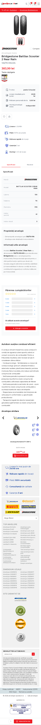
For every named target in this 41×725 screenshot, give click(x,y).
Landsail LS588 (8, 540)
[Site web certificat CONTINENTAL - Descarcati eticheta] (20, 624)
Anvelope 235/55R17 (27, 576)
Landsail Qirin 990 (9, 537)
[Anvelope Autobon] (9, 4)
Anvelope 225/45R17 (10, 574)
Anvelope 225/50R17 (27, 574)
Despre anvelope (26, 563)
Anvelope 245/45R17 (27, 579)
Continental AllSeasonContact (9, 561)
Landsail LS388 (8, 542)
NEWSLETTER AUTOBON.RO (14, 651)
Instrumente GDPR (30, 689)
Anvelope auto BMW (27, 533)
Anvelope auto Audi (27, 531)
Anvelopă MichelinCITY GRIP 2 (20, 442)
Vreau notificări (8, 689)
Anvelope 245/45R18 (10, 585)
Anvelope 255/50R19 (27, 581)
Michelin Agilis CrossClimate (25, 546)
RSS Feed (12, 692)
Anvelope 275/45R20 (27, 585)
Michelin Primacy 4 (26, 540)
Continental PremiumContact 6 (9, 554)
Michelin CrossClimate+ (25, 542)
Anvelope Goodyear (10, 534)
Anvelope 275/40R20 (27, 583)
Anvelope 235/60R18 (10, 583)
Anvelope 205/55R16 (10, 572)
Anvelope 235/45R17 (27, 572)
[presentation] (3, 418)
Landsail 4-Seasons (9, 544)
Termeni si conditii (25, 692)
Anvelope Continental (10, 531)
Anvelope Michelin (9, 527)
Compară (36, 49)
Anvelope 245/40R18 (10, 587)
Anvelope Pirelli (8, 529)
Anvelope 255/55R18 (10, 581)
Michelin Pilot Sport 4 (27, 537)
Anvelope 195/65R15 (9, 576)
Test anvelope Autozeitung (25, 556)
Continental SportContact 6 (8, 550)
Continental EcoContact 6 (7, 558)
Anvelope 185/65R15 (9, 579)
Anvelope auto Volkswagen (25, 527)
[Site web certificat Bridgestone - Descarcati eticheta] (20, 637)
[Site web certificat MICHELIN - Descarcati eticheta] (20, 599)
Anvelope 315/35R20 (27, 587)
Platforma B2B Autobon (25, 560)
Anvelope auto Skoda (27, 535)
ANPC (18, 689)
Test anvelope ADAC (27, 549)
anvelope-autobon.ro (16, 696)
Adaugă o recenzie (21, 328)
